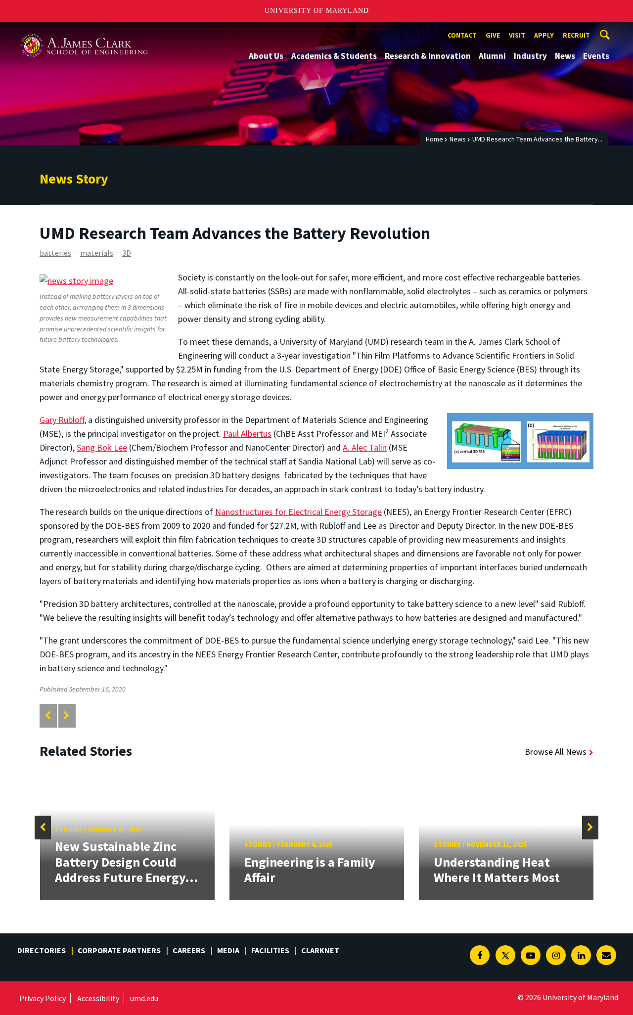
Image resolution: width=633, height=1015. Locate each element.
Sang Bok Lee (102, 447)
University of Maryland (317, 10)
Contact (462, 35)
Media (228, 950)
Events (596, 55)
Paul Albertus (247, 433)
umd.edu (144, 998)
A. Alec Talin (365, 447)
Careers (189, 950)
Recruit (576, 35)
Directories (41, 950)
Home (434, 139)
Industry (530, 55)
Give (493, 35)
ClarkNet (320, 950)
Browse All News (556, 751)
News (565, 55)
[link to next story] (66, 715)
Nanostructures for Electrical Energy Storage (298, 511)
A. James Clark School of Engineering (84, 31)
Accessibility (98, 998)
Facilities (270, 950)
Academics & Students (334, 55)
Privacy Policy (42, 998)
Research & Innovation (428, 55)
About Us (266, 55)
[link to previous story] (48, 715)
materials (96, 253)
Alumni (492, 55)
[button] (43, 827)
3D (126, 253)
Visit (517, 35)
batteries (55, 253)
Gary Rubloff (62, 419)
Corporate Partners (119, 950)
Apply (544, 35)
